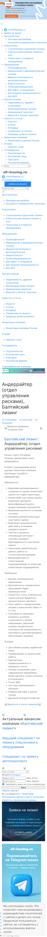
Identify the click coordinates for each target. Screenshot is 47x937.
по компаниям (9, 419)
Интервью (13, 128)
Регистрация (13, 774)
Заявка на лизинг (13, 33)
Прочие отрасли (12, 99)
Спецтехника (10, 45)
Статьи (11, 124)
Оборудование (11, 64)
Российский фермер (18, 162)
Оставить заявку (23, 832)
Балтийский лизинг (21, 439)
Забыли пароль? (10, 790)
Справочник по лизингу (20, 131)
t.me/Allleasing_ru (16, 29)
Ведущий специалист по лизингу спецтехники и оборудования (21, 742)
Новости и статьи (13, 118)
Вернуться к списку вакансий (22, 704)
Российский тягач (17, 156)
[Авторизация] (3, 191)
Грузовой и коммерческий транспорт (27, 42)
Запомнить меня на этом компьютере (25, 784)
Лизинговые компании (15, 137)
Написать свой (15, 147)
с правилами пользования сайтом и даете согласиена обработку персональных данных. (23, 796)
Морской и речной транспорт (23, 115)
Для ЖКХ (12, 96)
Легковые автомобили (19, 39)
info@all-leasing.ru (14, 180)
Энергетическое (16, 83)
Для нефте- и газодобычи (21, 90)
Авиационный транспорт (21, 112)
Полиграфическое (17, 67)
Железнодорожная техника (22, 109)
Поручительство (16, 153)
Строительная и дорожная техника (26, 48)
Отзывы (8, 143)
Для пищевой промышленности (24, 93)
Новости (12, 121)
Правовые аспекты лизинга (22, 134)
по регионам (25, 419)
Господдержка (11, 150)
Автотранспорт (12, 36)
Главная (6, 366)
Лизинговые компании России (23, 140)
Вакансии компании (20, 366)
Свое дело (13, 159)
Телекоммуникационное (20, 86)
